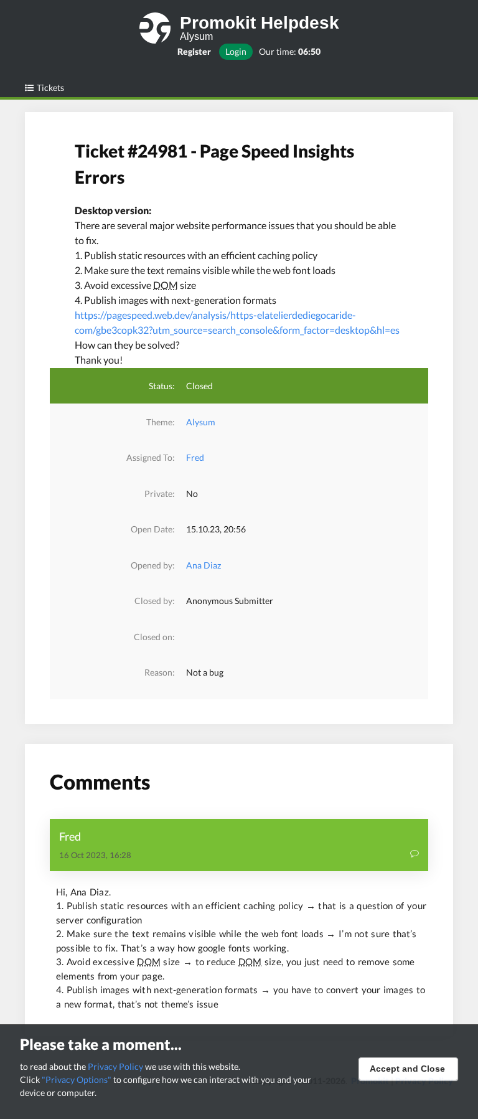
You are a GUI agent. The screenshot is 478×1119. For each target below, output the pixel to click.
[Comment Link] (414, 854)
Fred (195, 457)
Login (235, 51)
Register (194, 51)
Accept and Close (407, 1069)
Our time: (290, 51)
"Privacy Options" (76, 1079)
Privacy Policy (115, 1066)
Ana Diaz (203, 565)
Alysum (200, 422)
